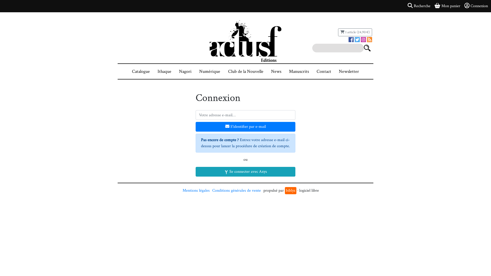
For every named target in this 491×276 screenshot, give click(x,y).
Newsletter (349, 71)
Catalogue (141, 71)
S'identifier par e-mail (247, 126)
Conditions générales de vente (236, 190)
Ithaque (164, 71)
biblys (290, 190)
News (276, 71)
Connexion (479, 6)
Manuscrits (299, 71)
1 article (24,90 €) (357, 32)
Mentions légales (196, 190)
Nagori (185, 71)
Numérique (209, 71)
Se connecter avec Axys (247, 171)
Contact (324, 71)
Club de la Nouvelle (245, 71)
